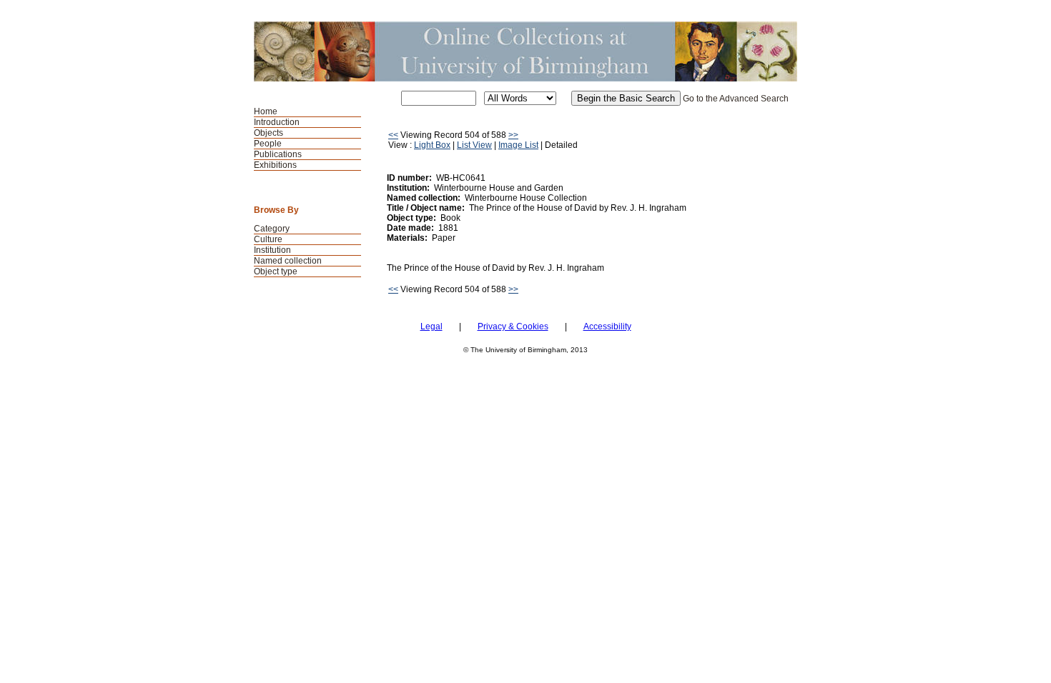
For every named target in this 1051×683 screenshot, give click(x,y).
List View (474, 145)
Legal (431, 326)
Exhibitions (275, 165)
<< (393, 135)
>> (513, 135)
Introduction (277, 122)
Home (265, 111)
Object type (275, 271)
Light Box (432, 145)
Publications (278, 154)
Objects (268, 133)
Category (272, 229)
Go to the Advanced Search (736, 99)
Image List (518, 145)
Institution (272, 250)
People (268, 144)
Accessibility (607, 326)
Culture (268, 239)
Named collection (288, 261)
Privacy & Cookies (513, 326)
